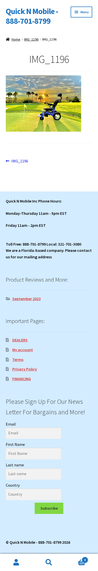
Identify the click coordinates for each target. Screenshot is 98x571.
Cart (75, 558)
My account (22, 349)
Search (49, 562)
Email (11, 424)
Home (16, 39)
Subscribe (49, 508)
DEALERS (20, 339)
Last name (15, 464)
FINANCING (21, 378)
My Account (16, 562)
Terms (17, 359)
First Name (15, 444)
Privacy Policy (24, 368)
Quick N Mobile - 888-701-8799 (32, 16)
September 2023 (26, 298)
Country (13, 485)
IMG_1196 (31, 39)
